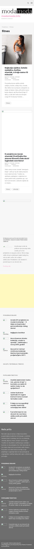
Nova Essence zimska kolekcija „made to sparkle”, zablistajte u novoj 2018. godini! (18, 341)
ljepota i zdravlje (9, 77)
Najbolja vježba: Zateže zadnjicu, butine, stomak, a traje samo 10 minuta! (16, 71)
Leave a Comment (10, 79)
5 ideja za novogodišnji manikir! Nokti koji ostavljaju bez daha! (19, 405)
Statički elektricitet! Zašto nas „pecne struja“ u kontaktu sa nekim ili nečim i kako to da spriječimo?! (20, 384)
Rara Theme (22, 545)
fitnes (8, 103)
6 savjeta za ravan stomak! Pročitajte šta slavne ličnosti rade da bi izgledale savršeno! (17, 157)
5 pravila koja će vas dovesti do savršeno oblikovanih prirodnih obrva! (18, 415)
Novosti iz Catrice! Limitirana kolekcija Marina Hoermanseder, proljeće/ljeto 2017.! (19, 352)
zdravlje (15, 189)
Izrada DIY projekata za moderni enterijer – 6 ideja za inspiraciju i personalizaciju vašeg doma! (19, 324)
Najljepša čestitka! (17, 333)
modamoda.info (10, 16)
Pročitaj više (6, 266)
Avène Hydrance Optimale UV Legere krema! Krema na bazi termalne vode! (19, 396)
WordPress (6, 546)
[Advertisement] (17, 291)
